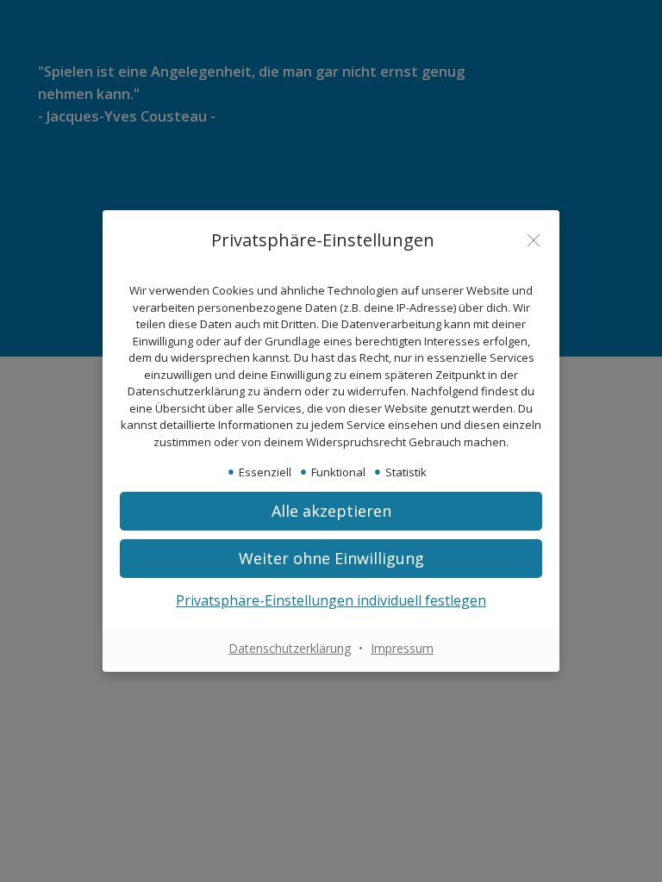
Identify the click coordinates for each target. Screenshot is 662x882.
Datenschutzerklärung (289, 648)
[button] (331, 511)
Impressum (402, 648)
